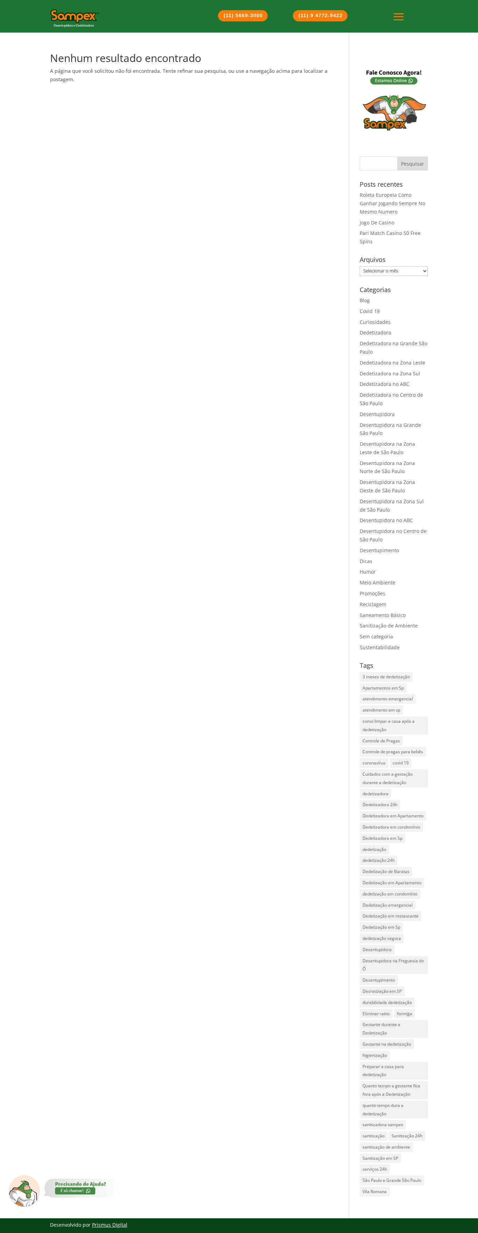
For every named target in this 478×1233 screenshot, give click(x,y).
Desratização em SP (382, 991)
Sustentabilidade (380, 647)
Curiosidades (375, 322)
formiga (404, 1014)
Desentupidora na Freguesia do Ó (393, 965)
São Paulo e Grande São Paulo (392, 1180)
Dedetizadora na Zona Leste (392, 362)
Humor (368, 571)
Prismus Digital (109, 1224)
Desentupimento (379, 550)
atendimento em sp (381, 710)
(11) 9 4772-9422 (320, 15)
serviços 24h (375, 1169)
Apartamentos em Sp (383, 688)
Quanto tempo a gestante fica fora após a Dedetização (391, 1090)
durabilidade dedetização (387, 1002)
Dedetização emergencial (388, 905)
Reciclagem (373, 604)
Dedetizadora (375, 332)
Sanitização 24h (407, 1136)
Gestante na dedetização (387, 1044)
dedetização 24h (379, 860)
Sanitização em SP (380, 1158)
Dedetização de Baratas (386, 871)
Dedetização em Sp (381, 927)
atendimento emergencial (388, 699)
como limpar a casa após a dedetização (389, 725)
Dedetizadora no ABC (384, 384)
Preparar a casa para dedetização (383, 1071)
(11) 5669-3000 (243, 15)
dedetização (374, 849)
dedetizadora (375, 794)
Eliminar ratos (376, 1014)
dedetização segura (382, 938)
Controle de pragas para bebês (393, 752)
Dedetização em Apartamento (392, 883)
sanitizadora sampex (383, 1125)
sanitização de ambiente (386, 1147)
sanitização (374, 1136)
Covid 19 (370, 311)
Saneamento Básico (383, 615)
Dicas (366, 561)
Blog (365, 300)
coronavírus (374, 763)
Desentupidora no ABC (386, 520)
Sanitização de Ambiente (389, 625)
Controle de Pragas (381, 741)
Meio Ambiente (377, 582)
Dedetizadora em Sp (382, 838)
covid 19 (401, 763)
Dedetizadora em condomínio (391, 827)
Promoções (372, 593)
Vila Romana (375, 1191)
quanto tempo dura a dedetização (383, 1109)
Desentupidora (377, 414)
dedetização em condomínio (390, 894)
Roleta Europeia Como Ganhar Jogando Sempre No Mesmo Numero (392, 203)
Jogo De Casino (377, 222)
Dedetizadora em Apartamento (393, 816)
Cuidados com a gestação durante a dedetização (388, 778)
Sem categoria (376, 636)
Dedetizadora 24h (380, 805)
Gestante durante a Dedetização (381, 1028)
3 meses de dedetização (386, 677)
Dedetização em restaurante (391, 916)
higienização (375, 1055)
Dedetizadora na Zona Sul (390, 373)
